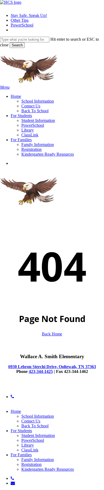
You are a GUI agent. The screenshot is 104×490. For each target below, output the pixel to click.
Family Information (37, 459)
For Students (21, 430)
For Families (21, 454)
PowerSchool (32, 440)
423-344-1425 (41, 371)
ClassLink (29, 450)
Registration (31, 464)
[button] (5, 87)
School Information (37, 416)
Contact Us (30, 421)
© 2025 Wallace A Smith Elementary (31, 387)
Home (16, 411)
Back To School (35, 426)
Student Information (38, 435)
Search (17, 45)
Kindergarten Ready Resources (47, 469)
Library (27, 445)
